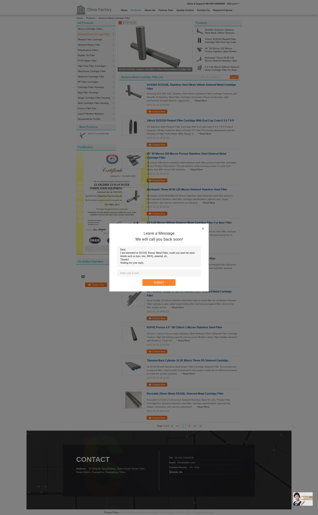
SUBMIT (159, 282)
